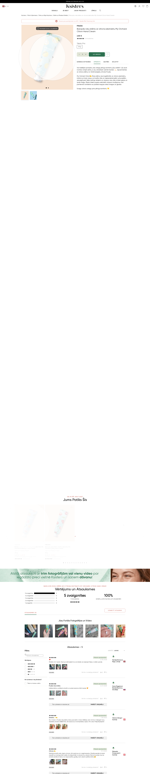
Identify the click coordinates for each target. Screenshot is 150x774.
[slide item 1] (46, 87)
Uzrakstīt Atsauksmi (115, 610)
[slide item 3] (67, 562)
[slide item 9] (80, 562)
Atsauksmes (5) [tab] (30, 612)
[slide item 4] (69, 562)
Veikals (55, 10)
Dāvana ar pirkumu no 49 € (75, 1)
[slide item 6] (74, 562)
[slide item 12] (86, 562)
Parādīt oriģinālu (97, 704)
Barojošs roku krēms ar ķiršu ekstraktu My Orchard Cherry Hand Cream (57, 547)
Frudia (80, 26)
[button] (25, 95)
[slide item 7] (76, 562)
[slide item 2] (48, 87)
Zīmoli (94, 10)
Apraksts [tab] (97, 62)
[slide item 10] (82, 562)
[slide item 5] (71, 562)
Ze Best (66, 10)
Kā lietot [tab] (115, 62)
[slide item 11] (84, 562)
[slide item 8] (78, 562)
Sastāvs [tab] (106, 62)
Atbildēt (51, 672)
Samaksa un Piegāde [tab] (84, 62)
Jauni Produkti (80, 10)
